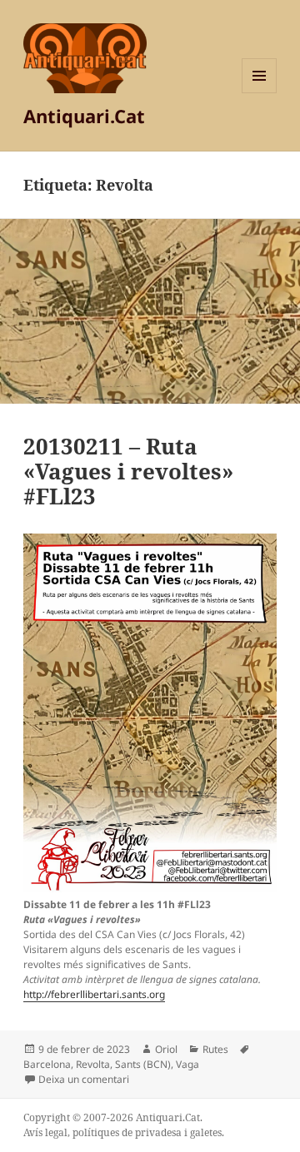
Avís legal (45, 1132)
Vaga (187, 1064)
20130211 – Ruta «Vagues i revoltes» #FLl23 (128, 471)
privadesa (158, 1132)
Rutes (215, 1049)
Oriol (166, 1049)
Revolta (93, 1064)
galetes (206, 1132)
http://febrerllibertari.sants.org (94, 994)
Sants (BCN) (143, 1064)
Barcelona (47, 1064)
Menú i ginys (259, 92)
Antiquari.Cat (84, 115)
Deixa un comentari (83, 1079)
